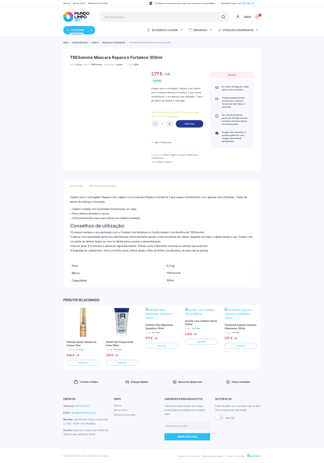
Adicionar (190, 123)
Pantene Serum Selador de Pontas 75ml (81, 344)
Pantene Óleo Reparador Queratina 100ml (159, 326)
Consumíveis (200, 30)
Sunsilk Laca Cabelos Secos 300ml (201, 322)
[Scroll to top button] (316, 455)
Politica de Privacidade (189, 456)
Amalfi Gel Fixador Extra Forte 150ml (119, 344)
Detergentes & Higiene (165, 30)
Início (65, 42)
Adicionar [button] (82, 362)
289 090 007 (82, 405)
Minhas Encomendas (97, 3)
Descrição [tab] (76, 186)
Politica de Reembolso (212, 456)
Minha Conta (79, 3)
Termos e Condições (235, 456)
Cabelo (95, 42)
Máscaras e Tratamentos (113, 42)
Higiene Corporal (80, 42)
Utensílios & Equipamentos (238, 30)
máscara (168, 162)
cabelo (160, 162)
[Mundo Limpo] (76, 17)
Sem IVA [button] (230, 417)
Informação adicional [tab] (102, 186)
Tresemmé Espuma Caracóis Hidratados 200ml (240, 326)
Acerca (66, 3)
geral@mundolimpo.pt (83, 412)
